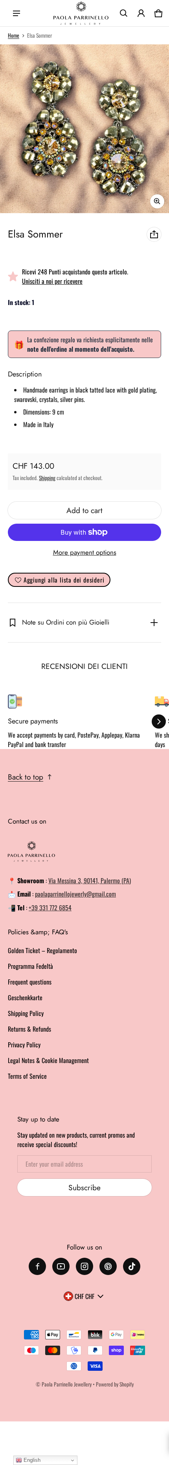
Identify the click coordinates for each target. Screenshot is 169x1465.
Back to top (25, 776)
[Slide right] (159, 721)
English (31, 1460)
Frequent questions (29, 981)
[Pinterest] (108, 1266)
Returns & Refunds (29, 1029)
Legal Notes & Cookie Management (48, 1060)
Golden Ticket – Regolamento (42, 950)
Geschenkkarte (25, 997)
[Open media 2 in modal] (84, 128)
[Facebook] (37, 1266)
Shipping (47, 478)
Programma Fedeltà (30, 966)
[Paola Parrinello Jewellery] (80, 13)
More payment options (84, 552)
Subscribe (84, 1187)
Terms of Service (27, 1076)
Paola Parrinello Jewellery (67, 1384)
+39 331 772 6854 (50, 907)
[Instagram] (84, 1266)
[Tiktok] (131, 1266)
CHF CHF (84, 1296)
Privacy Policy (24, 1044)
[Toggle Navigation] (16, 13)
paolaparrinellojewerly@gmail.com (75, 894)
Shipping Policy (26, 1013)
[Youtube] (61, 1266)
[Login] (141, 13)
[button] (123, 13)
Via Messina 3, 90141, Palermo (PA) (89, 880)
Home (13, 35)
